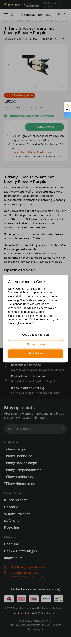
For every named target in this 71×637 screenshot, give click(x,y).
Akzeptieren (35, 353)
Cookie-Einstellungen (35, 334)
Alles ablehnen (35, 344)
